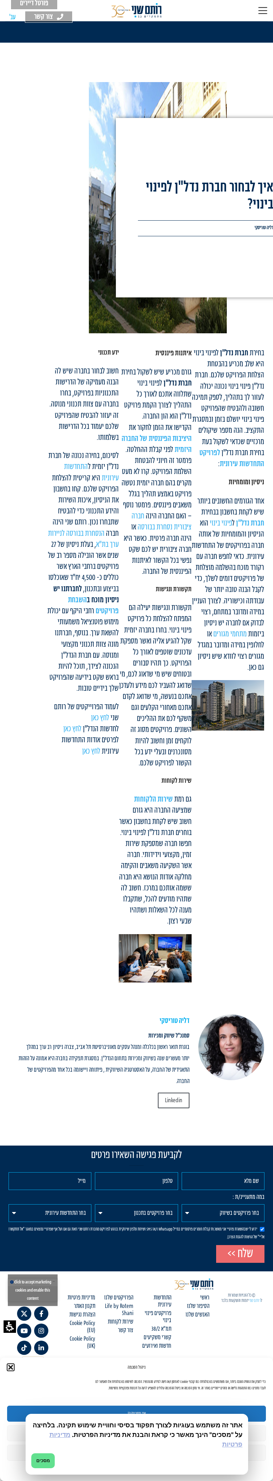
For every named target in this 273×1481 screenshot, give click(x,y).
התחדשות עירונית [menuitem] (162, 1301)
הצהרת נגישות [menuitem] (82, 1314)
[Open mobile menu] (262, 11)
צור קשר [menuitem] (125, 1330)
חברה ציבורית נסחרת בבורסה (162, 522)
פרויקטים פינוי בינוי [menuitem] (158, 1317)
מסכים (43, 1460)
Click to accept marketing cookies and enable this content (32, 1290)
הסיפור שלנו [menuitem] (198, 1306)
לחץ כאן (100, 717)
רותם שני (255, 1300)
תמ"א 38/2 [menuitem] (161, 1329)
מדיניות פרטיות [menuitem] (81, 1297)
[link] (231, 1047)
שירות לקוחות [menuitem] (120, 1322)
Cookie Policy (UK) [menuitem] (82, 1342)
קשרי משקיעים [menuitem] (157, 1337)
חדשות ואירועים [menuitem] (156, 1346)
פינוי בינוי (221, 523)
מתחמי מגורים (230, 634)
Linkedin (173, 1100)
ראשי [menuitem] (204, 1297)
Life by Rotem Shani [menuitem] (119, 1310)
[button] (10, 1326)
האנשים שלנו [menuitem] (197, 1314)
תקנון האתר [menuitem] (84, 1306)
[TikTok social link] (24, 1348)
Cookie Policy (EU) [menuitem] (82, 1327)
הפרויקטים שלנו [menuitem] (118, 1297)
